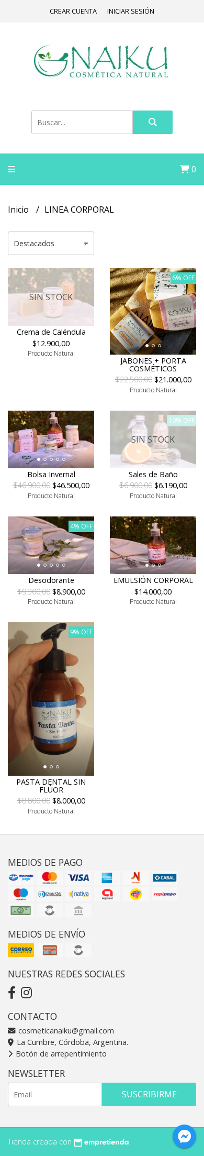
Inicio (19, 209)
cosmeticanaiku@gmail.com (65, 1031)
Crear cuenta (73, 11)
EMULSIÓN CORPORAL (153, 580)
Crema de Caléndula (51, 332)
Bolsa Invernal (51, 474)
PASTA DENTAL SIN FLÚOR (51, 785)
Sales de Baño (153, 474)
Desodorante (51, 580)
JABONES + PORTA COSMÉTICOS (153, 364)
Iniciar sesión (130, 11)
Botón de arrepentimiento (60, 1054)
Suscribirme (149, 1094)
